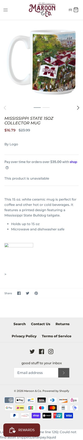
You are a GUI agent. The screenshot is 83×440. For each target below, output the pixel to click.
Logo (14, 144)
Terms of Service (56, 336)
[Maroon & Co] (41, 10)
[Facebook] (41, 351)
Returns (62, 324)
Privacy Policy (24, 336)
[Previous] (5, 108)
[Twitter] (32, 351)
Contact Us (40, 324)
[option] (41, 61)
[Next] (78, 108)
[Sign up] (63, 372)
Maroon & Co (32, 391)
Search (20, 324)
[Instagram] (50, 351)
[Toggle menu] (5, 9)
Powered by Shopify (55, 391)
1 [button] (37, 107)
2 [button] (46, 107)
